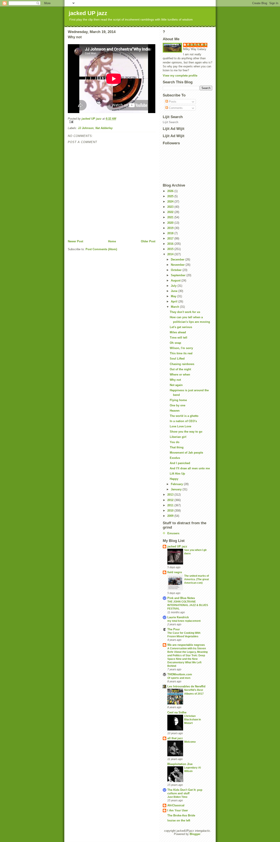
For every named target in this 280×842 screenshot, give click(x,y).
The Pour (173, 629)
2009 (170, 515)
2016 (170, 243)
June (174, 291)
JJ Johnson (86, 128)
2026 (170, 191)
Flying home (178, 400)
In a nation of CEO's (183, 421)
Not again (176, 385)
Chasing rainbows (182, 364)
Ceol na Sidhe (176, 712)
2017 (170, 238)
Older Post (148, 241)
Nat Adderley (104, 128)
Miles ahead (178, 332)
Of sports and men (178, 678)
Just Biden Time (177, 796)
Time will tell (178, 337)
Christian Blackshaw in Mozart (192, 719)
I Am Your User (177, 810)
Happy (174, 478)
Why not (175, 379)
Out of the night (180, 369)
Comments (175, 108)
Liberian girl (178, 436)
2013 (170, 494)
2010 (170, 510)
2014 (170, 254)
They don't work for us (185, 312)
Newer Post (75, 241)
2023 (170, 206)
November (178, 264)
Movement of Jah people (186, 452)
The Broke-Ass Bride (181, 815)
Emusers (173, 533)
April (174, 301)
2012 (170, 500)
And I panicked (180, 463)
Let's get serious (181, 327)
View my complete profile (180, 75)
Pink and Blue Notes (181, 598)
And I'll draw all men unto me (190, 468)
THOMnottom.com (179, 674)
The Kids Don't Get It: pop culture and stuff (184, 791)
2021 (170, 217)
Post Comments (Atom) (101, 249)
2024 (170, 201)
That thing (177, 447)
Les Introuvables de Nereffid (186, 686)
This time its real (181, 353)
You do (174, 442)
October (176, 270)
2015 (170, 249)
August (176, 280)
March (175, 306)
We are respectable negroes (186, 644)
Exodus (175, 457)
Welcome (190, 741)
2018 (170, 233)
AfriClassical (175, 805)
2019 (170, 228)
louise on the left (178, 820)
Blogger (195, 834)
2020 (170, 222)
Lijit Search (170, 122)
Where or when (180, 374)
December (178, 259)
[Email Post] (111, 121)
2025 (170, 196)
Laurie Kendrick (178, 617)
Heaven (175, 410)
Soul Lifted (177, 358)
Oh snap (175, 342)
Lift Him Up (177, 473)
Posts (172, 101)
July (174, 285)
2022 (170, 212)
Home (112, 241)
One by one (177, 405)
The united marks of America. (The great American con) (196, 579)
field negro (174, 572)
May (174, 296)
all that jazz (175, 738)
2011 (170, 505)
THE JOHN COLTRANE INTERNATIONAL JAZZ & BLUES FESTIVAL (187, 605)
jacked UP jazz (88, 13)
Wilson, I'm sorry (181, 348)
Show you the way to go (186, 431)
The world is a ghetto (184, 416)
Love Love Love (180, 426)
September (178, 275)
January (176, 489)
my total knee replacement (184, 620)
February (177, 484)
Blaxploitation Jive (179, 764)
